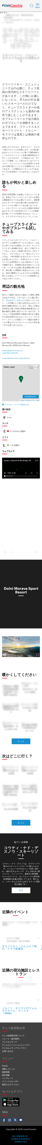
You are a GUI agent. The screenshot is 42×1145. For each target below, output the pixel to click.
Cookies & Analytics (20, 1139)
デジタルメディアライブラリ (14, 1048)
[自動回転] (4, 655)
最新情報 (6, 1072)
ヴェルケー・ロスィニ (15, 300)
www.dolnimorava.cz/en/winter (16, 358)
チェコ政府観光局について (13, 1035)
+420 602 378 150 (10, 353)
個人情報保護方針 (20, 1136)
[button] (31, 5)
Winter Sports (27, 15)
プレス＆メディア (9, 1042)
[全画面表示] (37, 655)
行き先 (5, 1066)
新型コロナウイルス (10, 1084)
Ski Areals (8, 17)
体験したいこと (12, 15)
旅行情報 (6, 1075)
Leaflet (22, 400)
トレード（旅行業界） (11, 1039)
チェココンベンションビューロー (16, 1045)
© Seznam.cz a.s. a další (32, 400)
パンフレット (7, 1078)
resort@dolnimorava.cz (12, 350)
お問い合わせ (7, 1051)
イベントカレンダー (10, 1081)
